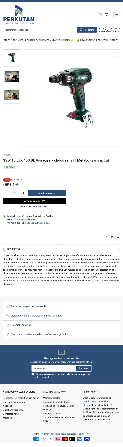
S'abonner (84, 368)
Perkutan (45, 434)
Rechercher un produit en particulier (21, 398)
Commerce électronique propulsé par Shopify (70, 434)
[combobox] (50, 30)
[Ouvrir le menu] (116, 14)
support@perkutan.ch (109, 31)
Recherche (89, 29)
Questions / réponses (14, 410)
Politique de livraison (53, 413)
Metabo (6, 155)
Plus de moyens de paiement (34, 207)
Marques (7, 418)
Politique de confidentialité (56, 402)
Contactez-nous (11, 413)
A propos (7, 406)
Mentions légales (51, 398)
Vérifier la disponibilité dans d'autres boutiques (28, 223)
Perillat (87, 401)
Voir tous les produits (14, 402)
